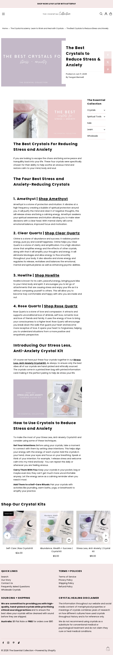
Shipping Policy (66, 583)
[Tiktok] (19, 643)
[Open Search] (101, 13)
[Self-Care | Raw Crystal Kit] (20, 528)
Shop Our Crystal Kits (23, 504)
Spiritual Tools (94, 116)
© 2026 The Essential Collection (17, 650)
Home (5, 28)
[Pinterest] (13, 643)
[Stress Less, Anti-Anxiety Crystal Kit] (47, 417)
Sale (89, 123)
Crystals (91, 110)
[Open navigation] (20, 13)
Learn (90, 129)
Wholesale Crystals (11, 589)
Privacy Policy (66, 579)
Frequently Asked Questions (15, 586)
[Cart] (110, 13)
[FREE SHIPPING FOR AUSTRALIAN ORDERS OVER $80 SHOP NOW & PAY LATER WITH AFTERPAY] (56, 4)
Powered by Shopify (45, 650)
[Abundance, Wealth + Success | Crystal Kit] (57, 528)
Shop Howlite (47, 275)
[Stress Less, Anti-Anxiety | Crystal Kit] (93, 528)
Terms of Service (67, 576)
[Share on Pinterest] (108, 69)
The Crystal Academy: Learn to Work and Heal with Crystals (37, 28)
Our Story (6, 579)
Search (4, 576)
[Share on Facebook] (108, 55)
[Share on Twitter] (108, 62)
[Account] (106, 13)
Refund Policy (66, 586)
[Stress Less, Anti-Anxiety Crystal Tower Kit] (47, 136)
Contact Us (7, 583)
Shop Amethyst (53, 198)
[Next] (105, 535)
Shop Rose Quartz (61, 306)
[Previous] (7, 535)
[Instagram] (8, 643)
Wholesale (92, 135)
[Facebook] (3, 643)
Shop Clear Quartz (62, 233)
